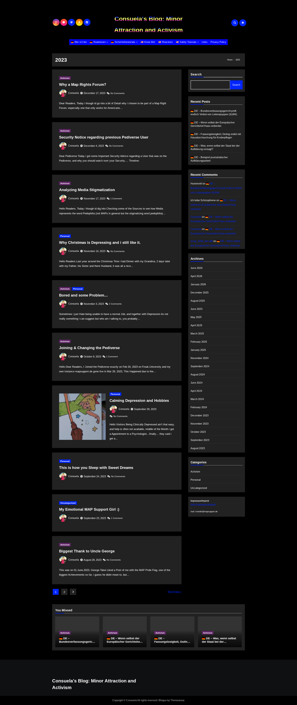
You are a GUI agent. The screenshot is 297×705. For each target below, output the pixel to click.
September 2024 (200, 366)
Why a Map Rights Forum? (82, 84)
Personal (65, 236)
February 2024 (199, 407)
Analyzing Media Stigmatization (87, 190)
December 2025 (200, 292)
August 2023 (198, 448)
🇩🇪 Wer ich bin (79, 42)
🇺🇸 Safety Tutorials (186, 42)
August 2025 (198, 300)
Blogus (163, 700)
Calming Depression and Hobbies (139, 400)
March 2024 (197, 399)
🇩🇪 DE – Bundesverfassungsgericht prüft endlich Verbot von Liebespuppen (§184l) (216, 188)
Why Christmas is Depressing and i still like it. (100, 242)
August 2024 (198, 374)
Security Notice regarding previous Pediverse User (103, 137)
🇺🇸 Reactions (165, 42)
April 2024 (196, 391)
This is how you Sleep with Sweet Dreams (96, 468)
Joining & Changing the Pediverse (89, 348)
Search (196, 74)
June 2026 (196, 268)
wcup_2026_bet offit (202, 241)
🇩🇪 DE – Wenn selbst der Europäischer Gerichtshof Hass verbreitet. (213, 205)
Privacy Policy (218, 42)
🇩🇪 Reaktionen (98, 42)
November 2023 (200, 423)
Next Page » (174, 591)
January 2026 (198, 284)
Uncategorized (68, 503)
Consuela (73, 93)
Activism (64, 78)
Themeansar (177, 700)
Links (205, 42)
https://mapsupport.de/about (203, 504)
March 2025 (197, 333)
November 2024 (200, 358)
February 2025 (199, 341)
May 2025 (196, 317)
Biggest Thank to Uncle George (87, 551)
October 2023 (198, 432)
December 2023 (200, 415)
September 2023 (200, 440)
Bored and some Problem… (83, 295)
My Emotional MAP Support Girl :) (89, 509)
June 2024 (196, 382)
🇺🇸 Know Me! (148, 42)
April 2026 (196, 276)
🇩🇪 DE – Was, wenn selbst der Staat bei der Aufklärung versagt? (219, 642)
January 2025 (198, 350)
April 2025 (196, 325)
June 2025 (196, 309)
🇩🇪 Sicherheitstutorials (123, 42)
